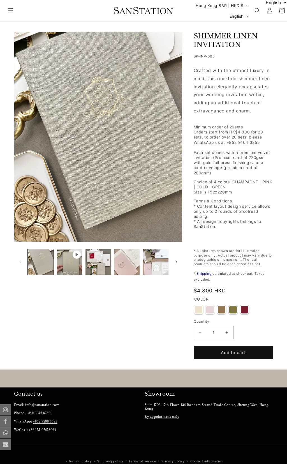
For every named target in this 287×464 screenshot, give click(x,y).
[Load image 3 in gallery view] (127, 262)
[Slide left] (20, 262)
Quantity (201, 321)
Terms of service (142, 461)
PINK (210, 310)
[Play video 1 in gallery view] (70, 262)
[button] (257, 10)
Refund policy (80, 461)
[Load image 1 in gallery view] (41, 262)
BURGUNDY (244, 310)
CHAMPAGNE (198, 310)
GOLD (221, 310)
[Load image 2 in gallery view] (98, 262)
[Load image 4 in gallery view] (156, 262)
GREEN (233, 310)
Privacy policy (173, 461)
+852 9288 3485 (45, 421)
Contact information (206, 461)
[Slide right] (176, 262)
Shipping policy (110, 461)
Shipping (204, 273)
